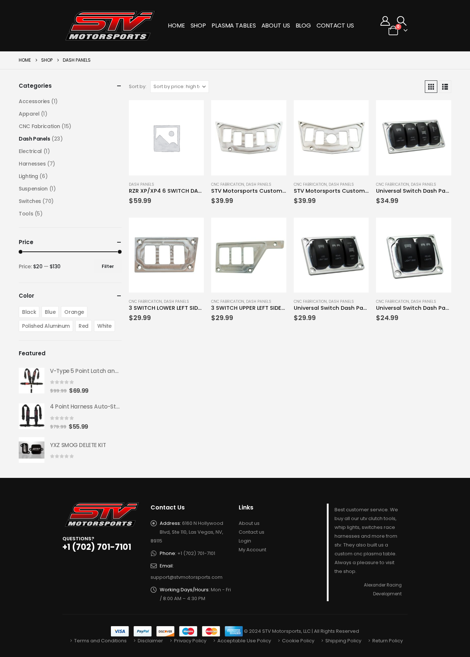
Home (176, 25)
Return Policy (387, 640)
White (104, 326)
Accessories (34, 101)
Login (245, 540)
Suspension (33, 188)
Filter (108, 266)
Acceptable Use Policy (244, 640)
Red (83, 326)
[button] (402, 21)
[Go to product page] (166, 137)
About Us (275, 25)
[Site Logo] (111, 25)
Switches (30, 201)
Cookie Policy (298, 640)
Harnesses (32, 163)
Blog (303, 25)
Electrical (30, 151)
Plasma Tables (234, 25)
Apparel (29, 113)
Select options (191, 112)
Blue (50, 312)
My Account (252, 549)
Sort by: (138, 86)
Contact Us (335, 25)
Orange (74, 312)
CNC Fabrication (227, 184)
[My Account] (385, 21)
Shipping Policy (343, 640)
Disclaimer (150, 640)
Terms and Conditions (100, 640)
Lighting (28, 176)
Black (29, 312)
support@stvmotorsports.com (187, 577)
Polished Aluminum (46, 326)
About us (249, 523)
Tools (26, 213)
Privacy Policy (190, 640)
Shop (198, 25)
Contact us (251, 532)
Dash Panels (141, 184)
